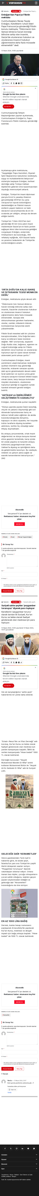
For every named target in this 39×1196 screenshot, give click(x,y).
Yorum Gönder (7, 591)
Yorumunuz (11, 554)
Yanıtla (9, 1092)
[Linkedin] (22, 1148)
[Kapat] (35, 88)
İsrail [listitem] (12, 537)
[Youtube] (28, 1148)
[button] (20, 11)
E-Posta (4, 578)
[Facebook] (5, 1148)
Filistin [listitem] (5, 537)
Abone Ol (19, 524)
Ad (2, 570)
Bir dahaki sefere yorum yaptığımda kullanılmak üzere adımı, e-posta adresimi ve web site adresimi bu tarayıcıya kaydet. (20, 585)
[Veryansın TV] (16, 3)
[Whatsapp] (34, 1148)
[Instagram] (16, 1148)
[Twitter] (11, 1148)
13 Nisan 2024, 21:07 (20, 1080)
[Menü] (3, 3)
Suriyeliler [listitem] (6, 1015)
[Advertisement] (19, 147)
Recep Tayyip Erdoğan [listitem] (25, 537)
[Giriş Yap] (36, 3)
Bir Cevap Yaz (8, 544)
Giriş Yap (19, 591)
